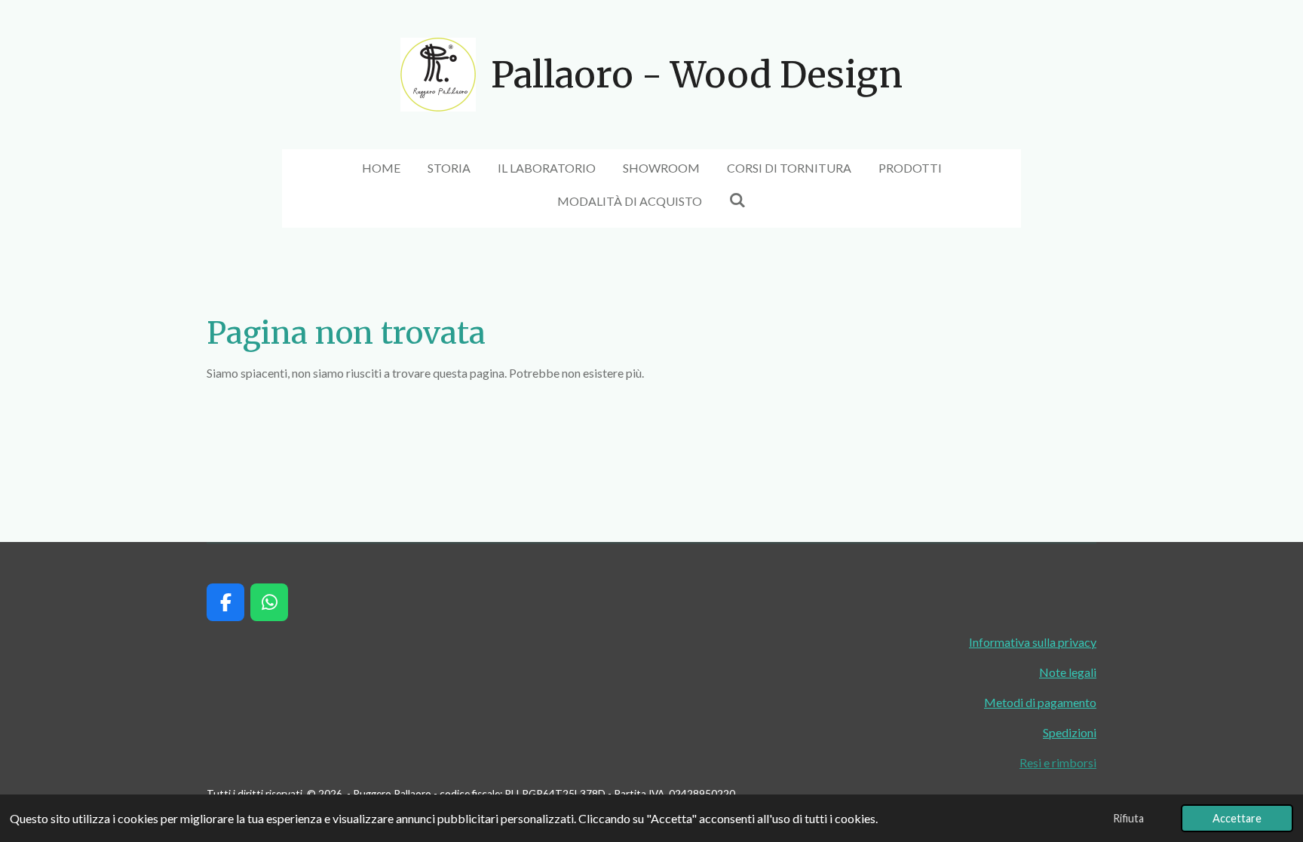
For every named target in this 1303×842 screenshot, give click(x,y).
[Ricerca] (737, 199)
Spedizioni (1069, 732)
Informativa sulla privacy (1032, 642)
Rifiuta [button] (1128, 818)
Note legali (1067, 672)
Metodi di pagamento (1040, 702)
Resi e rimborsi (1057, 762)
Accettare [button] (1237, 818)
